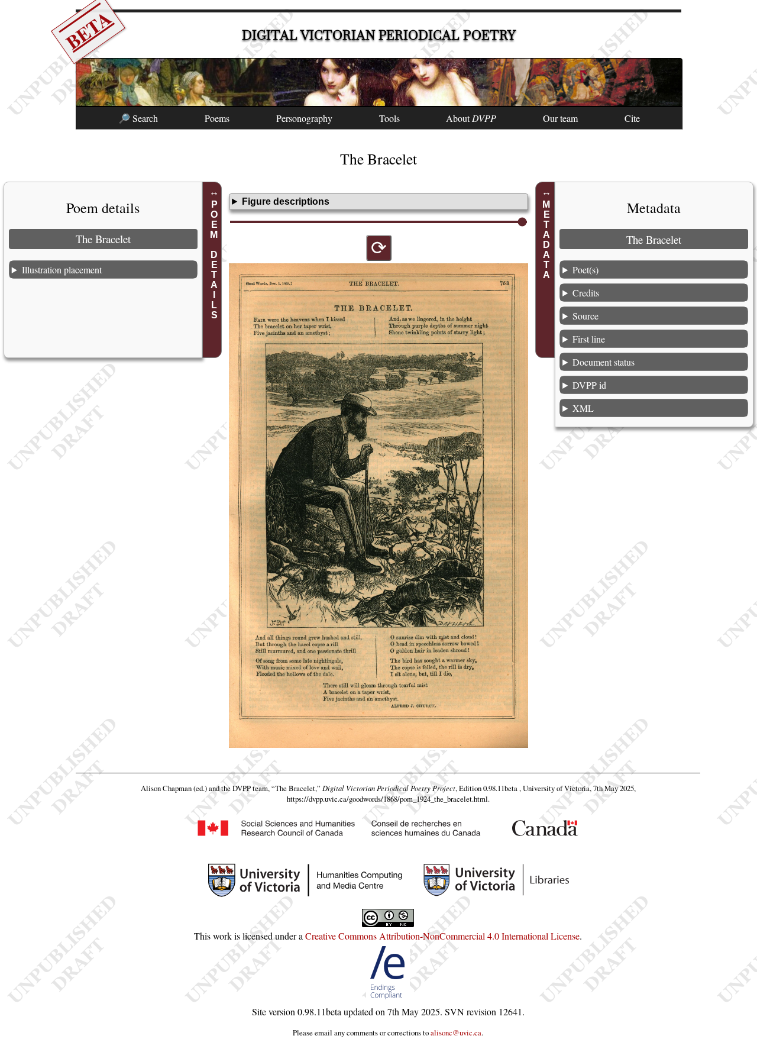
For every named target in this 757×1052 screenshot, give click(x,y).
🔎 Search (138, 118)
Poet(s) (585, 269)
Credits (585, 292)
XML (583, 408)
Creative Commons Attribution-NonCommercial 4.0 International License (442, 936)
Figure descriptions (285, 201)
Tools (389, 118)
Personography (304, 118)
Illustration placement (62, 269)
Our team (560, 118)
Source (585, 315)
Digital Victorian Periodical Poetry (379, 35)
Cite (632, 118)
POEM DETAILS (214, 259)
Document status (603, 362)
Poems (217, 118)
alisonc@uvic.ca (456, 1032)
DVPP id (589, 385)
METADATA (547, 239)
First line (588, 339)
